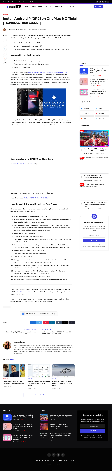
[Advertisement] (41, 139)
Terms (60, 460)
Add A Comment (39, 395)
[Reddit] (5, 58)
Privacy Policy (11, 2)
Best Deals (98, 6)
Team (24, 2)
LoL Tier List (70, 6)
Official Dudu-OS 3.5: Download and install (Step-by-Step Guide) (39, 383)
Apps (40, 6)
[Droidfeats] (13, 7)
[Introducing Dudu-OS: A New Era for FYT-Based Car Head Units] (63, 370)
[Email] (5, 62)
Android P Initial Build (42, 198)
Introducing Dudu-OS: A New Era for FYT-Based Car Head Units (62, 383)
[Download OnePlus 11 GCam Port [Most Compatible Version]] (14, 370)
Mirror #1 (32, 164)
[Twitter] (5, 44)
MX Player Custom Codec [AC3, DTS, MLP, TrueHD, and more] (99, 71)
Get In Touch (32, 2)
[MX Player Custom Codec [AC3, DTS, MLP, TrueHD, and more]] (84, 71)
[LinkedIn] (5, 49)
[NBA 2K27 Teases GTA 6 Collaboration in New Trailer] (94, 165)
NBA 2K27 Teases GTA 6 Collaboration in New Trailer (93, 176)
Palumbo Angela (88, 180)
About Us (39, 460)
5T (29, 292)
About (4, 2)
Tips (45, 6)
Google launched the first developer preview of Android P (48, 72)
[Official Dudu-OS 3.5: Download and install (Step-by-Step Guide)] (39, 370)
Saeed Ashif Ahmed (88, 153)
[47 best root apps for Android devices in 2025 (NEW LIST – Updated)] (84, 92)
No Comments (33, 29)
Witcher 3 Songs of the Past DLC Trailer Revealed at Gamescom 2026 (95, 204)
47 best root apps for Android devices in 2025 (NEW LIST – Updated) (98, 91)
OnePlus (5, 14)
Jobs (65, 460)
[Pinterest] (5, 53)
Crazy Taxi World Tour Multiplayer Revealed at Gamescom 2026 (96, 150)
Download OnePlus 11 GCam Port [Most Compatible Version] (14, 382)
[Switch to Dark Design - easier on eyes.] (106, 6)
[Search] (108, 7)
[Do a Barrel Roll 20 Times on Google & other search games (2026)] (84, 81)
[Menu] (3, 7)
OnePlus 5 (20, 292)
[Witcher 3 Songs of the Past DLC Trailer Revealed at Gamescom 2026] (94, 191)
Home (27, 6)
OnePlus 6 (7, 307)
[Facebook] (5, 40)
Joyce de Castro (12, 29)
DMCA (19, 2)
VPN (51, 6)
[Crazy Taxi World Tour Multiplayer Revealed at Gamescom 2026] (94, 138)
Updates (30, 379)
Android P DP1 (29, 198)
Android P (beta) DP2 (19, 164)
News (34, 6)
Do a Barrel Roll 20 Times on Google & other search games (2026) (99, 81)
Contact (73, 460)
